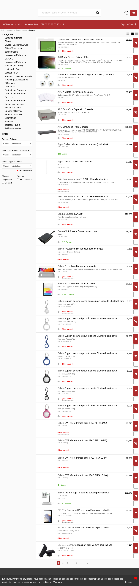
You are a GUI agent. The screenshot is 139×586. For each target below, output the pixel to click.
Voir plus (57, 582)
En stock (8, 183)
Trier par (21, 176)
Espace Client (127, 24)
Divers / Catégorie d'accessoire (15, 150)
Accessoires (21, 30)
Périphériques (7, 30)
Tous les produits (13, 24)
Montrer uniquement (7, 177)
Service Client (31, 24)
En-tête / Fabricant (10, 139)
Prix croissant (26, 179)
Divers (32, 30)
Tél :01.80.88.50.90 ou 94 (53, 24)
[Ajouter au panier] (135, 43)
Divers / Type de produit (12, 161)
